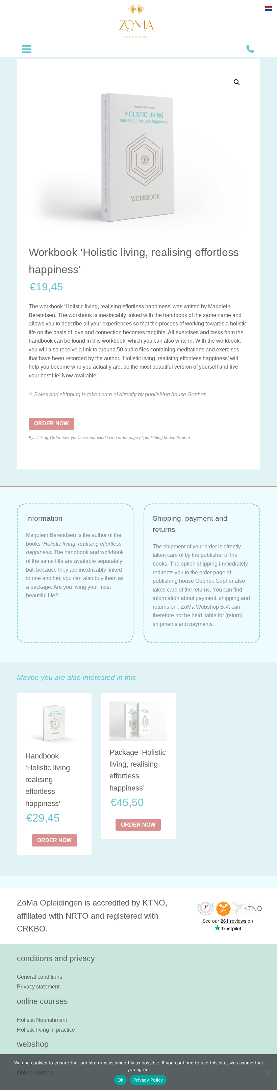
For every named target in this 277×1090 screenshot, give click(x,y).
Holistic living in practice (46, 1030)
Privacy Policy (148, 1080)
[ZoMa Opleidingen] (136, 21)
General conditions (39, 977)
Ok (121, 1080)
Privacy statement (38, 986)
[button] (237, 82)
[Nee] (268, 1072)
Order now (51, 423)
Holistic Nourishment (42, 1020)
